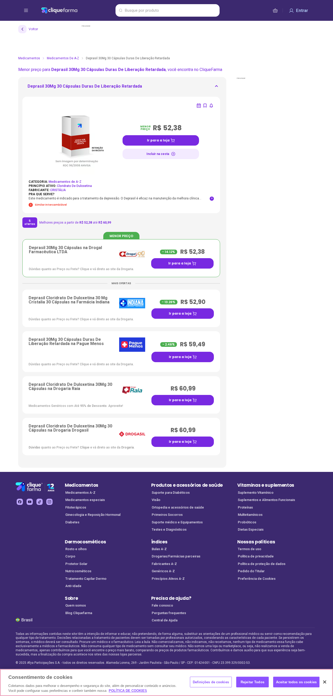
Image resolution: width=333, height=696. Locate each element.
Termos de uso (249, 549)
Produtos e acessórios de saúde (187, 485)
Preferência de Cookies (257, 579)
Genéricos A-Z (163, 571)
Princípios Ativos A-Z (168, 579)
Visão (156, 500)
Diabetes (72, 522)
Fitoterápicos (75, 507)
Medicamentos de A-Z (63, 58)
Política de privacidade (256, 556)
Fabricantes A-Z (164, 564)
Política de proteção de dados (261, 564)
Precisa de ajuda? (171, 598)
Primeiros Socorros (167, 515)
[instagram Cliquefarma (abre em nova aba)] (49, 502)
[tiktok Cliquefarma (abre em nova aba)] (39, 502)
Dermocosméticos (85, 542)
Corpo (70, 556)
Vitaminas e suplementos (265, 485)
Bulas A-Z (159, 549)
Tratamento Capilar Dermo (85, 579)
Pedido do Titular (251, 571)
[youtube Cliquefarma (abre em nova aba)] (29, 502)
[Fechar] (324, 682)
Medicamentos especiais (85, 500)
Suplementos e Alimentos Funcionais (266, 500)
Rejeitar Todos (252, 682)
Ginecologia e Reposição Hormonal (92, 515)
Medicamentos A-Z (80, 493)
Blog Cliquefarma (78, 613)
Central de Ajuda (164, 620)
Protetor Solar (76, 564)
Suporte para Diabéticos (171, 493)
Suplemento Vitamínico (255, 493)
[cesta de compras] (275, 10)
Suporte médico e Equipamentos (177, 522)
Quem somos (75, 605)
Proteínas (245, 507)
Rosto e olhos (76, 549)
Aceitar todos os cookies (296, 682)
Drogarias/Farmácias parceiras (176, 556)
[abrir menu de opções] (26, 10)
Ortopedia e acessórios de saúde (178, 507)
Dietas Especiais (251, 529)
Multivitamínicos (250, 515)
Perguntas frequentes (169, 613)
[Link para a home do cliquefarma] (77, 10)
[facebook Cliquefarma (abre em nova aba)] (20, 502)
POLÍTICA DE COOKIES (128, 691)
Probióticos (247, 522)
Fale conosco (162, 605)
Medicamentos (29, 58)
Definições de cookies (211, 682)
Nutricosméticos (78, 571)
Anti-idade (73, 586)
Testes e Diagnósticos (169, 529)
